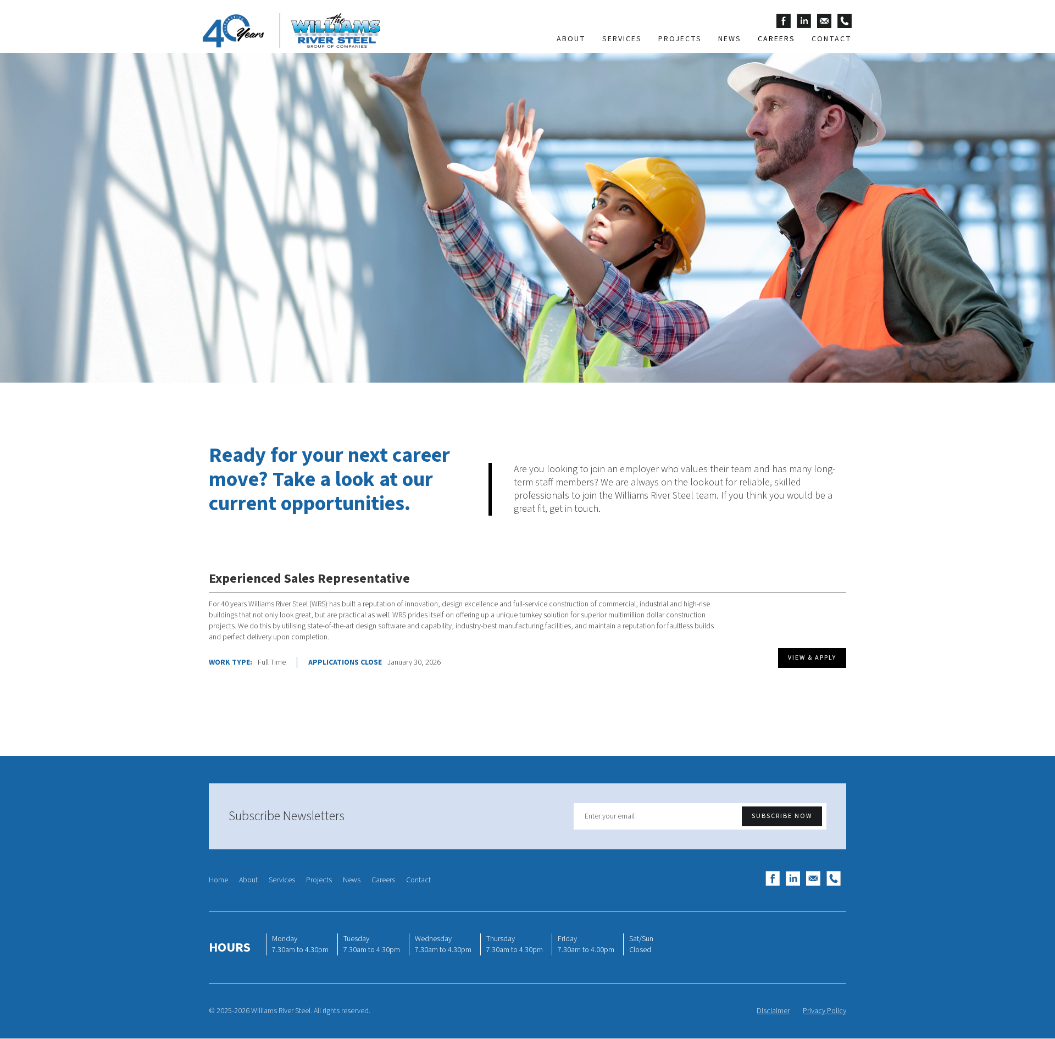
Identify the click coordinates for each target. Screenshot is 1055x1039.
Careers (383, 880)
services (622, 39)
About (248, 880)
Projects (319, 880)
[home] (289, 31)
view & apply (812, 657)
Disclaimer (773, 1010)
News (351, 880)
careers (776, 39)
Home (218, 880)
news (729, 39)
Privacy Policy (824, 1010)
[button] (680, 39)
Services (282, 880)
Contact (418, 880)
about (571, 39)
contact (832, 39)
